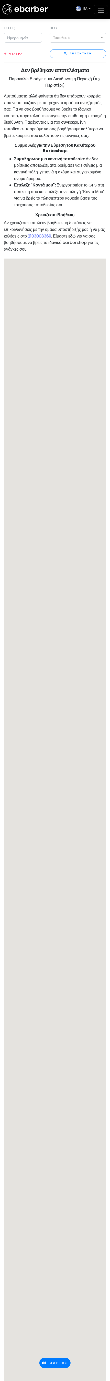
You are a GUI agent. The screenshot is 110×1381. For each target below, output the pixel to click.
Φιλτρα (16, 54)
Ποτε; (9, 28)
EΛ (84, 8)
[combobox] (78, 38)
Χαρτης (57, 1363)
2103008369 (39, 236)
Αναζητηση (80, 53)
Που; (54, 28)
